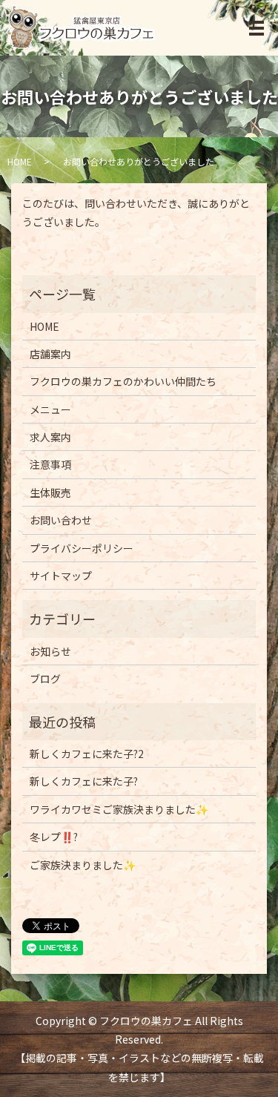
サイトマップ (61, 575)
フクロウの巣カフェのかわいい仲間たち (123, 381)
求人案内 (50, 436)
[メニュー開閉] (256, 28)
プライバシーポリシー (81, 548)
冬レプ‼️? (54, 836)
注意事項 (50, 464)
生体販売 (50, 492)
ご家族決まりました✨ (83, 864)
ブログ (45, 678)
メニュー (50, 409)
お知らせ (50, 651)
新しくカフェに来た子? (84, 781)
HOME (19, 161)
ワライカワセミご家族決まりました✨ (119, 809)
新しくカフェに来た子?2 (87, 753)
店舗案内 (50, 353)
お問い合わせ (61, 520)
